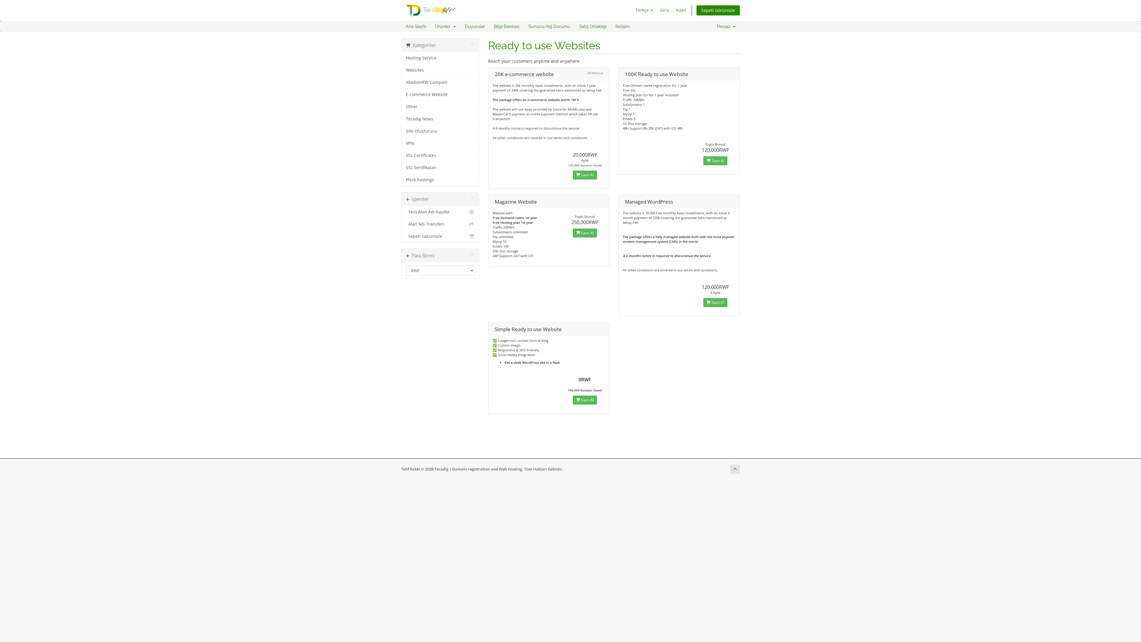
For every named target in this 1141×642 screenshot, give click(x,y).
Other (411, 106)
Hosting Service (421, 58)
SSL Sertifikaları (421, 167)
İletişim (622, 26)
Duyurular (475, 26)
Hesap (724, 26)
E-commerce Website (427, 94)
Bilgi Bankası (506, 26)
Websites (415, 70)
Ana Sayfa (416, 26)
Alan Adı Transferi (425, 224)
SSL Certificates (421, 155)
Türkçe (642, 10)
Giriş (664, 10)
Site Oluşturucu (421, 131)
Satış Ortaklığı (592, 26)
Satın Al (587, 174)
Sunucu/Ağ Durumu (549, 26)
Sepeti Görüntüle (718, 10)
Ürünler (444, 26)
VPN (410, 143)
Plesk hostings (420, 179)
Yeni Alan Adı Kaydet (428, 212)
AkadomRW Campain (426, 82)
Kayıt (681, 10)
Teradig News (419, 119)
